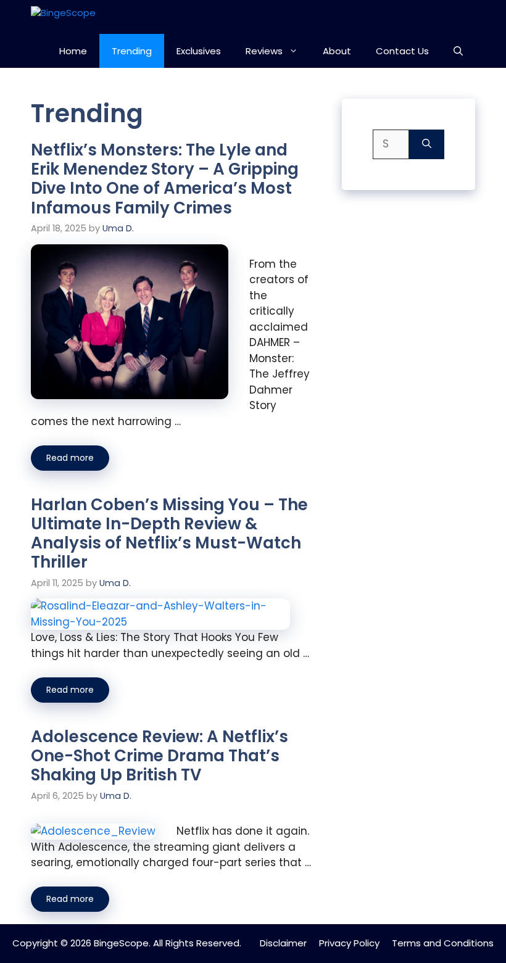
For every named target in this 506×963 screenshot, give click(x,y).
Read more (70, 458)
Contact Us (402, 50)
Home (73, 50)
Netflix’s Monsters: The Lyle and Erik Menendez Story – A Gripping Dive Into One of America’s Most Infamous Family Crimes (165, 179)
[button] (458, 51)
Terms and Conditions (443, 942)
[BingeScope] (85, 17)
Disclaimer (283, 942)
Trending (132, 50)
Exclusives (198, 50)
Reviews (264, 50)
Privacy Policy (349, 942)
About (337, 50)
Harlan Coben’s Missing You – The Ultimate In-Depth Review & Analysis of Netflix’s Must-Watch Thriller (169, 534)
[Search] (426, 144)
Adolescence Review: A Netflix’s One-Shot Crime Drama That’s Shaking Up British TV (159, 755)
